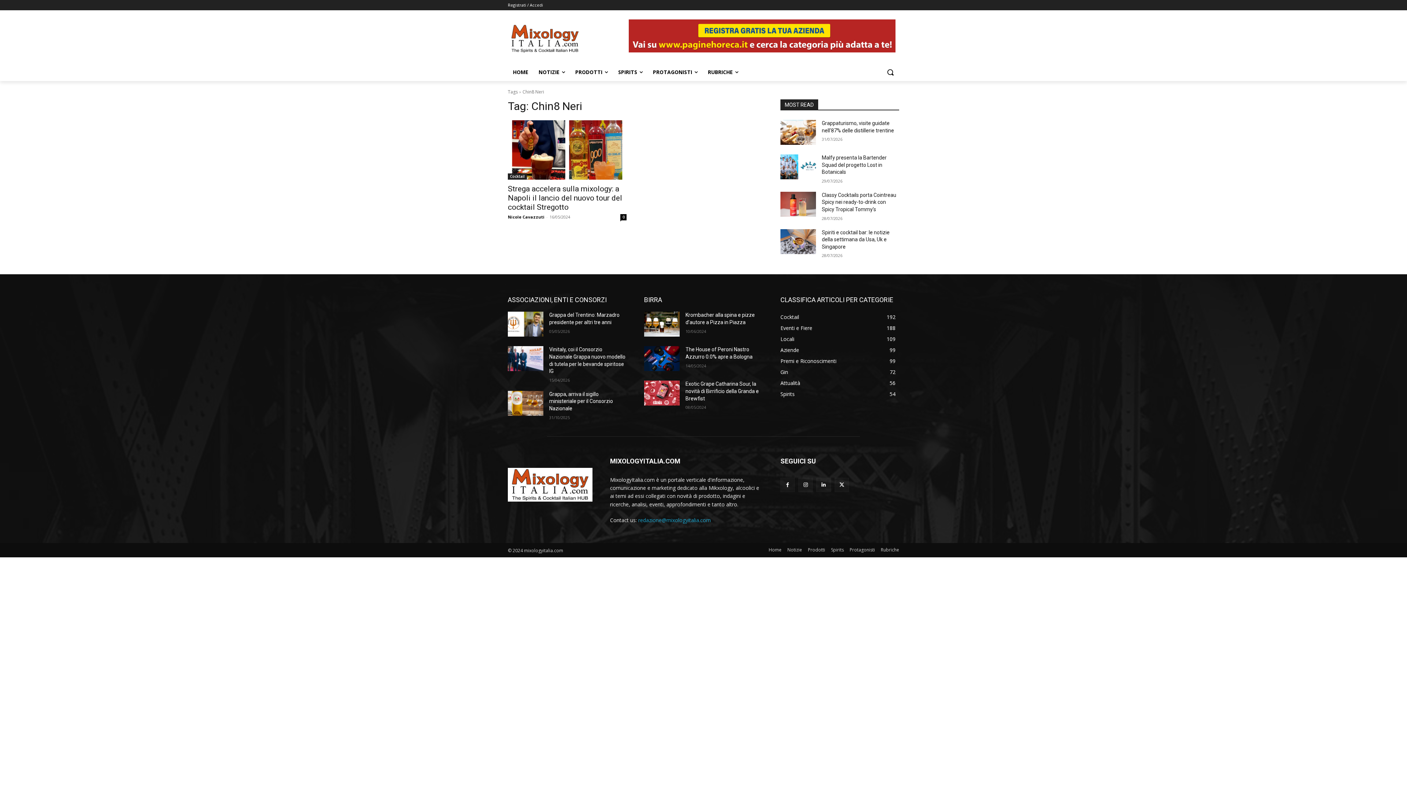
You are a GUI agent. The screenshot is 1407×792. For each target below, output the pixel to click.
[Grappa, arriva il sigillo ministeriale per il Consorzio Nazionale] (525, 403)
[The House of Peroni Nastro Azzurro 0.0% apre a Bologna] (662, 358)
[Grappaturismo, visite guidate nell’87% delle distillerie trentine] (798, 132)
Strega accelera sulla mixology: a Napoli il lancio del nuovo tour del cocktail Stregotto (565, 198)
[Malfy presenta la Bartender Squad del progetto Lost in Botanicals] (798, 166)
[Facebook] (787, 485)
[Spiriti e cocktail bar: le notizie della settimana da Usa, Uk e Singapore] (798, 241)
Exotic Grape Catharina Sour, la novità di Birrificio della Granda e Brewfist (722, 391)
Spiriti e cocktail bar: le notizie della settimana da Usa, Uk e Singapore (856, 240)
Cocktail (517, 176)
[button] (890, 72)
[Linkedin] (823, 485)
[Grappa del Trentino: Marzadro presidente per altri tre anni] (525, 324)
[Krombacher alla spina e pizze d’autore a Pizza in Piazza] (662, 324)
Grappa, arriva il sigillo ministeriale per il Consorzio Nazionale (581, 401)
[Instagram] (805, 485)
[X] (842, 485)
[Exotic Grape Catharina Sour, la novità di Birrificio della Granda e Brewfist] (662, 393)
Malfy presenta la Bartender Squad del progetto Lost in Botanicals (854, 165)
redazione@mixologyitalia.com (674, 520)
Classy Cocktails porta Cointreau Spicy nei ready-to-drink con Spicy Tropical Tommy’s (859, 202)
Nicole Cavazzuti (526, 217)
